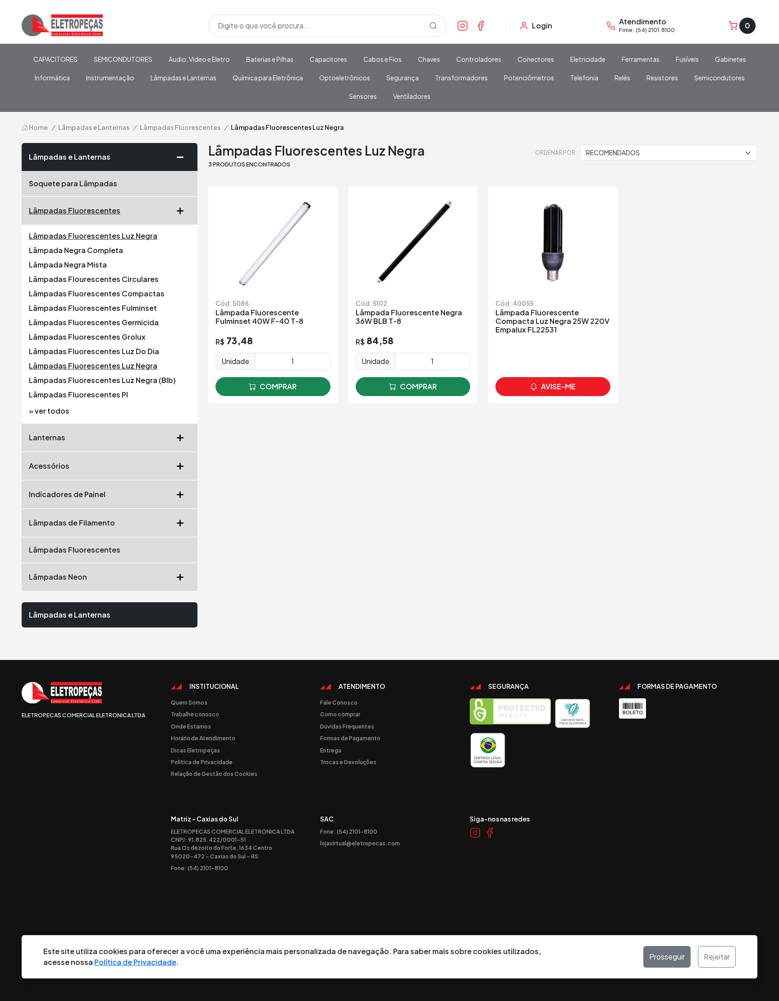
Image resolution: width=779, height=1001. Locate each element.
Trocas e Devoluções (348, 762)
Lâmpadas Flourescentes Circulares (94, 279)
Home (38, 127)
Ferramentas (641, 59)
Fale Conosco (338, 702)
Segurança (402, 78)
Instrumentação (110, 78)
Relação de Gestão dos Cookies (214, 773)
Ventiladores (412, 96)
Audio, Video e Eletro (199, 59)
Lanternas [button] (47, 437)
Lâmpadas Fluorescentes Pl (78, 394)
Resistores (662, 78)
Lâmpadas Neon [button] (58, 576)
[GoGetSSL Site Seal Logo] (510, 713)
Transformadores (461, 78)
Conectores (536, 59)
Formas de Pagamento (350, 738)
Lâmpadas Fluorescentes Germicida (94, 322)
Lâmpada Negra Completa (76, 250)
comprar (278, 386)
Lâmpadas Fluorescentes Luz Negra (93, 235)
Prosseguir (667, 956)
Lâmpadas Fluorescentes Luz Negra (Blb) (102, 380)
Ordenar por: (556, 152)
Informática (52, 78)
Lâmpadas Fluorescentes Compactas (97, 293)
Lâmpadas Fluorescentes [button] (74, 210)
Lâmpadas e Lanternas (183, 78)
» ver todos (49, 410)
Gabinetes (730, 59)
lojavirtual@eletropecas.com (360, 843)
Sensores (363, 96)
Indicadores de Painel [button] (67, 494)
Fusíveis (687, 59)
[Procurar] (433, 25)
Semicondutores (719, 78)
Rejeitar (717, 956)
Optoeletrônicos (344, 78)
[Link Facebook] (480, 25)
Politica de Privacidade (202, 762)
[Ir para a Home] (109, 25)
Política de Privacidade (135, 962)
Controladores (478, 59)
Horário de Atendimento (203, 738)
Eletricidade (587, 59)
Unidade (235, 361)
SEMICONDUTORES (123, 59)
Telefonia (584, 78)
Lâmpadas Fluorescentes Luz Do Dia (94, 351)
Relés (622, 78)
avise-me (558, 386)
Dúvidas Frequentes (347, 726)
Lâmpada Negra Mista (68, 264)
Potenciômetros (529, 78)
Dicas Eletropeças (195, 750)
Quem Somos (189, 702)
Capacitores (328, 59)
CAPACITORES (55, 59)
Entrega (330, 750)
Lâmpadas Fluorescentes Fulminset (93, 308)
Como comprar (340, 714)
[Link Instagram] (462, 25)
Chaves (429, 59)
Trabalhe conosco (195, 714)
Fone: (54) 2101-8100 (199, 868)
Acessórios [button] (49, 466)
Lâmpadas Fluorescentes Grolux (87, 336)
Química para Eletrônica (268, 78)
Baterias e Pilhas (269, 59)
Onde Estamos (191, 726)
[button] (183, 157)
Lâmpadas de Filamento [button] (72, 522)
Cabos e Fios (382, 59)
